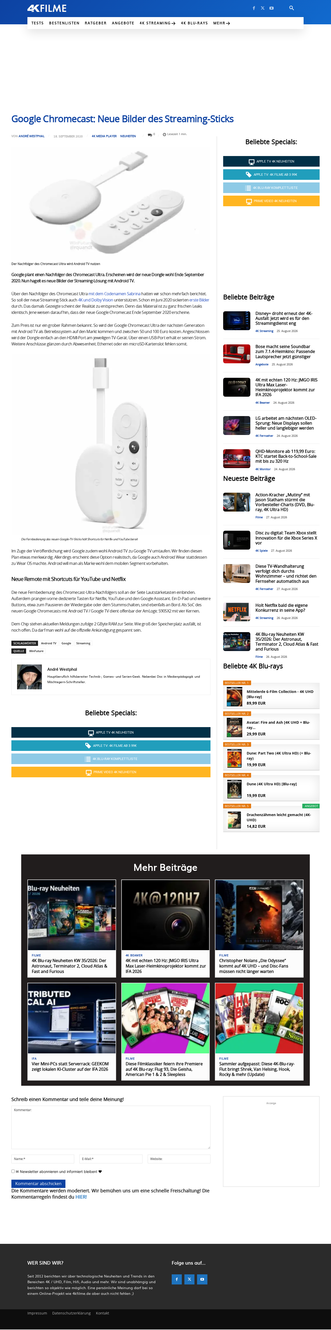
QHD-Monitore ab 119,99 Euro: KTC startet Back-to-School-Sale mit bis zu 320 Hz (286, 456)
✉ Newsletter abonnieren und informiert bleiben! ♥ (58, 1171)
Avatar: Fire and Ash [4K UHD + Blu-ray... (278, 725)
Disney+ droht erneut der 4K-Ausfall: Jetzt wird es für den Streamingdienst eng (283, 319)
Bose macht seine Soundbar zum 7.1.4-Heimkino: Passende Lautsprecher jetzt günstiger (285, 352)
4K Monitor (263, 469)
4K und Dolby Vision (95, 300)
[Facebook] (254, 8)
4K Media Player (104, 136)
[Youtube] (271, 8)
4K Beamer (262, 402)
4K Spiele (261, 550)
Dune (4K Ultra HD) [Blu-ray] (272, 783)
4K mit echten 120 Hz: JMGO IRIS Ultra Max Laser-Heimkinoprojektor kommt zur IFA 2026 (166, 966)
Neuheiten (128, 136)
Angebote (261, 364)
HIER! (81, 1197)
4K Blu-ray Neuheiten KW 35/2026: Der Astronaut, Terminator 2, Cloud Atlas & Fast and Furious (69, 966)
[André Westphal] (29, 676)
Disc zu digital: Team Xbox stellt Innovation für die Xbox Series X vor (286, 538)
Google (66, 643)
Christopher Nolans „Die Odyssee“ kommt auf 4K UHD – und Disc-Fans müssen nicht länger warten (253, 966)
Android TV (48, 643)
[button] (291, 8)
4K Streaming (264, 331)
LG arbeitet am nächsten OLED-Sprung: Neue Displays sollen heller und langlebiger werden (286, 423)
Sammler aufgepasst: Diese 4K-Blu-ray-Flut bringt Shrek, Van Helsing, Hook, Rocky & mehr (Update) (257, 1069)
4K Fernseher (264, 435)
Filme (259, 517)
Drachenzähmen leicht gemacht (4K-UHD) (279, 817)
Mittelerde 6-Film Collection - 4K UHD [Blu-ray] (280, 694)
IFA (34, 1058)
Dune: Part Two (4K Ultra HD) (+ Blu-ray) (279, 756)
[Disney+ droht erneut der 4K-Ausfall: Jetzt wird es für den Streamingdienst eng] (236, 320)
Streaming (83, 643)
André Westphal (31, 136)
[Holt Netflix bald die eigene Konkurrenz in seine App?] (236, 611)
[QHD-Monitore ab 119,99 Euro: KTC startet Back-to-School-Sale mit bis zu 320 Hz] (236, 458)
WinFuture (36, 651)
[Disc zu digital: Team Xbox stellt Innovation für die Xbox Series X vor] (236, 540)
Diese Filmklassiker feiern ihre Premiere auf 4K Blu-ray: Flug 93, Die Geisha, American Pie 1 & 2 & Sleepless (164, 1069)
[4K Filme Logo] (54, 8)
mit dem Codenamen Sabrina (114, 294)
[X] (263, 8)
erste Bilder (199, 300)
